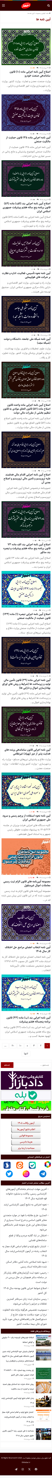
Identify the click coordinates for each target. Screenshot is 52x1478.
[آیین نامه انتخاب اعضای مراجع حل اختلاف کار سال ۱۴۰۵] (26, 922)
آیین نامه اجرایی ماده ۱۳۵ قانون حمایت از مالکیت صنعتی (28, 139)
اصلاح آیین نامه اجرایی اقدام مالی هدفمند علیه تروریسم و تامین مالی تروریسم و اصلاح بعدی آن (27, 479)
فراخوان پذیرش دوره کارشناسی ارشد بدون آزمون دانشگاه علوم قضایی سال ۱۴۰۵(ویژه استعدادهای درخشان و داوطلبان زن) (18, 1356)
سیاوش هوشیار (36, 1458)
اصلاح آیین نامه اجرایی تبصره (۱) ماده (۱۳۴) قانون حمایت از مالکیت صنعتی (26, 616)
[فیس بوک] (36, 1469)
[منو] (3, 6)
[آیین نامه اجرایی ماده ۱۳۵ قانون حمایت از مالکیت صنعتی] (26, 112)
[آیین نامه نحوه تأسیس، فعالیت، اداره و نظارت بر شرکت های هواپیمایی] (26, 248)
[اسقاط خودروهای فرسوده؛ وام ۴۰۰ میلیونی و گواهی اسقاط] (43, 1341)
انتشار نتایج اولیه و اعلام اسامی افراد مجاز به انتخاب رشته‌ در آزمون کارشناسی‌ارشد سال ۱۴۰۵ (24, 1251)
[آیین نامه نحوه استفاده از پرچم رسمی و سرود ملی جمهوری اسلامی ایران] (26, 791)
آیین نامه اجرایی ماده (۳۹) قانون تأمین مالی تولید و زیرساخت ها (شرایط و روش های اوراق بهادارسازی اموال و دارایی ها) (26, 684)
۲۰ (13, 1046)
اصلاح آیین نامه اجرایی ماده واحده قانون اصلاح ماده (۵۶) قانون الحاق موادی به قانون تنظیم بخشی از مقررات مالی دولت (26, 409)
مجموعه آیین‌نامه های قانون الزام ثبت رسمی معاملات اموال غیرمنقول (26, 883)
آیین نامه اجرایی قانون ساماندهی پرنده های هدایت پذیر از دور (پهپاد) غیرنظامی (27, 752)
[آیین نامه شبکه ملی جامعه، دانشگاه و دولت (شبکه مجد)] (26, 314)
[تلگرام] (16, 1469)
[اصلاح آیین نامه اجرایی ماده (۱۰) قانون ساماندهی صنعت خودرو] (26, 47)
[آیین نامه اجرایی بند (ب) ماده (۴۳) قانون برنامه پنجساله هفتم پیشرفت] (26, 993)
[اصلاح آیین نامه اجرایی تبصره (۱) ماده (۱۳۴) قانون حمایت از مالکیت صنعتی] (26, 589)
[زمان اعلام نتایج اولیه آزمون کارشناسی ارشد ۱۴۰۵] (43, 1401)
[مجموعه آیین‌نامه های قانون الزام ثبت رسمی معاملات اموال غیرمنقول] (26, 856)
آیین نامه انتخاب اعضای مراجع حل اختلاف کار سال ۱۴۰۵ (27, 949)
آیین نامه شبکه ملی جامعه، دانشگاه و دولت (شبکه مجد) (27, 341)
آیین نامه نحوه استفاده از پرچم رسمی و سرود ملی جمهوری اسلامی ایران (26, 818)
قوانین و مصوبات (40, 13)
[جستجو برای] (48, 6)
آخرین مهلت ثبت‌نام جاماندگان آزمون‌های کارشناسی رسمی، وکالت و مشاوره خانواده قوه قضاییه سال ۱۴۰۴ (26, 1194)
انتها (26, 1053)
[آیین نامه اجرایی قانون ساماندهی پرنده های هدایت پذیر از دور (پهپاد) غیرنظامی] (26, 725)
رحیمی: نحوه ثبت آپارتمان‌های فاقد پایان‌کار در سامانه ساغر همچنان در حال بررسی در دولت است (25, 1277)
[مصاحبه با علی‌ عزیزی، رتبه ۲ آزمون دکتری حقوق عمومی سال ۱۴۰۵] (43, 1434)
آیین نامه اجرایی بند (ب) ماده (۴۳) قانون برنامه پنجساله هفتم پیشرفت (28, 1020)
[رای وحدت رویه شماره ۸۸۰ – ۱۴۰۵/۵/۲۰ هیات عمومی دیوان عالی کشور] (43, 1373)
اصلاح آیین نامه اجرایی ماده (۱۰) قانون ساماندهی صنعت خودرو (30, 74)
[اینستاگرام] (22, 1469)
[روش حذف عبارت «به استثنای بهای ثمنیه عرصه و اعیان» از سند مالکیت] (43, 1387)
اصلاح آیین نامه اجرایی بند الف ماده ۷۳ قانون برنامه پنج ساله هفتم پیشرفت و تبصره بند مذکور (26, 548)
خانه (47, 13)
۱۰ (20, 1046)
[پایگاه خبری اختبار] (26, 5)
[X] (29, 1469)
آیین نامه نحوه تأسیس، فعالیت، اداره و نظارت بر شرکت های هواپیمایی (26, 275)
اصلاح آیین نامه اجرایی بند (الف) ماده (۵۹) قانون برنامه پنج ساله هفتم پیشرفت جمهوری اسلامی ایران (26, 207)
